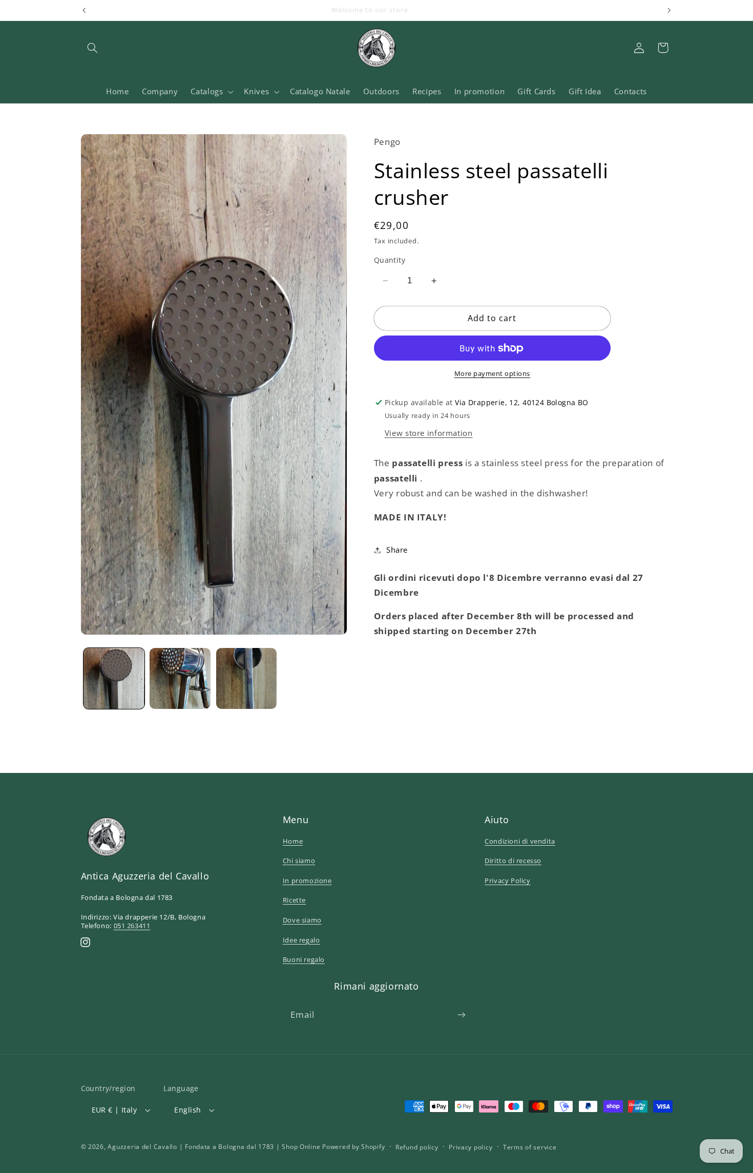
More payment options (492, 373)
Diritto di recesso (513, 860)
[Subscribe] (461, 1015)
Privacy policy (470, 1147)
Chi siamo (299, 860)
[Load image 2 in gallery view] (180, 678)
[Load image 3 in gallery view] (246, 678)
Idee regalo (301, 940)
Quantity (389, 260)
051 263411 (132, 925)
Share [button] (397, 549)
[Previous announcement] (84, 10)
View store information (429, 433)
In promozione (307, 880)
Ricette (294, 900)
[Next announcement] (669, 10)
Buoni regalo (304, 959)
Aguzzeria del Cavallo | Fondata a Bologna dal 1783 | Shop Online (214, 1146)
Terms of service (530, 1147)
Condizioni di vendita (520, 841)
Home (293, 841)
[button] (92, 47)
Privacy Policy (507, 880)
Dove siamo (302, 920)
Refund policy (416, 1147)
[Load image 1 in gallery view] (113, 678)
